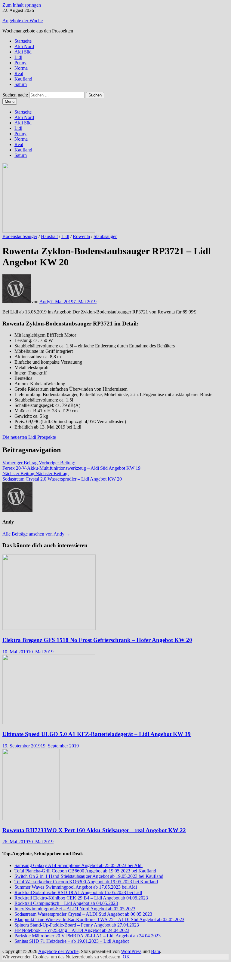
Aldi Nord (24, 46)
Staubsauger (105, 236)
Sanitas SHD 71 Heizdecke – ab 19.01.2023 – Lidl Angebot (71, 941)
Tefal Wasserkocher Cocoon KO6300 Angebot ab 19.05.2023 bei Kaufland (86, 881)
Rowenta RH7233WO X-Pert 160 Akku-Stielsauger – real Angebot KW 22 (94, 830)
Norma (21, 68)
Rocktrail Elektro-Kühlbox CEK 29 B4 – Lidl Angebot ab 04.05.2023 (81, 897)
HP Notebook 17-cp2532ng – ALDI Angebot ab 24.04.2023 (71, 930)
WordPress (131, 951)
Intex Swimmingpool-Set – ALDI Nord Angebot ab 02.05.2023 (74, 908)
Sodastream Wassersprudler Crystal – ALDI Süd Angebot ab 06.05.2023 (83, 914)
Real (18, 73)
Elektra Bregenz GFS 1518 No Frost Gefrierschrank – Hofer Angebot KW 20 (97, 640)
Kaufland (23, 78)
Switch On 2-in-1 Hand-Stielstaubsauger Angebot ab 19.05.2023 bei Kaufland (88, 876)
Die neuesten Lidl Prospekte (29, 437)
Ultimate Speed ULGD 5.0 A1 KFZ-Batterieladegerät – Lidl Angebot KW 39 (96, 734)
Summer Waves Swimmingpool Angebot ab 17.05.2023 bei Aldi (75, 887)
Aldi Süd (23, 51)
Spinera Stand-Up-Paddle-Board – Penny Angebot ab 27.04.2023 (76, 924)
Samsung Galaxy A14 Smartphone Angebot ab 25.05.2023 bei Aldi (78, 865)
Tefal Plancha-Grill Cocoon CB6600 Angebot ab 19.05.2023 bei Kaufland (85, 870)
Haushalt (49, 236)
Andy (44, 301)
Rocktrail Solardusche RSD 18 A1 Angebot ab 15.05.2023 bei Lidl (78, 892)
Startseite (23, 41)
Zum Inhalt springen (21, 5)
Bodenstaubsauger (19, 236)
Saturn (20, 84)
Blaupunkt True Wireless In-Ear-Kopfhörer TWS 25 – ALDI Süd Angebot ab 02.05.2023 (99, 919)
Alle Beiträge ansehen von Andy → (36, 533)
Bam (155, 951)
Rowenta (81, 236)
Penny (20, 62)
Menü (9, 101)
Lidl (18, 57)
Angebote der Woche (22, 20)
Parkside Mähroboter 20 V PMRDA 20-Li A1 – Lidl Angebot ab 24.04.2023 (87, 935)
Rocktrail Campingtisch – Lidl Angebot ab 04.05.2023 (66, 903)
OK (126, 956)
